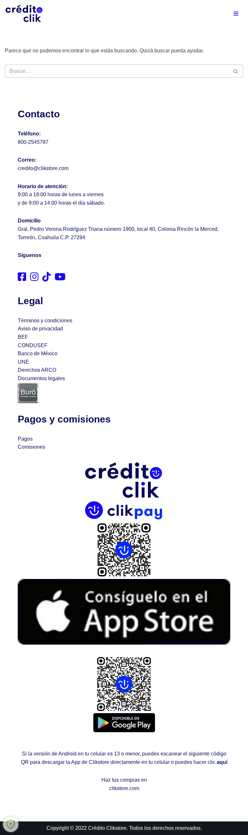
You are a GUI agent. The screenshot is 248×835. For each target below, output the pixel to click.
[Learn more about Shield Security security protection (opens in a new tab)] (10, 824)
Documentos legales (41, 378)
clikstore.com (124, 788)
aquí (222, 762)
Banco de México (37, 353)
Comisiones (31, 447)
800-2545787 (33, 142)
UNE (23, 362)
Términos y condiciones (45, 320)
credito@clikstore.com (43, 168)
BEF (23, 337)
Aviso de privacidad (40, 328)
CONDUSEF (32, 345)
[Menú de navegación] (236, 13)
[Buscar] (236, 71)
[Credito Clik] (24, 14)
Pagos (25, 439)
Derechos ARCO (37, 370)
